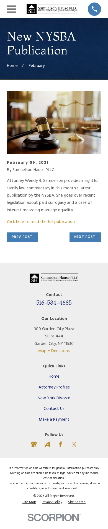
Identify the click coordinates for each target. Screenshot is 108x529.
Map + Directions (54, 351)
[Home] (52, 9)
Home (54, 376)
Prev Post (22, 237)
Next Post (84, 237)
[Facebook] (60, 444)
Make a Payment (54, 419)
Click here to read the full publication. (41, 222)
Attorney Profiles (54, 387)
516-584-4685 (54, 302)
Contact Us (54, 408)
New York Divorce (54, 398)
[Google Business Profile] (34, 444)
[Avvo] (47, 444)
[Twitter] (74, 444)
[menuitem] (29, 502)
